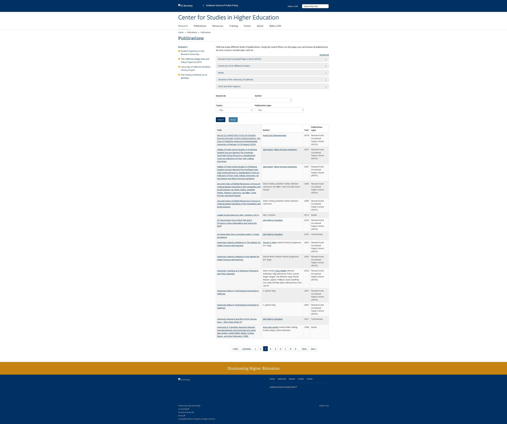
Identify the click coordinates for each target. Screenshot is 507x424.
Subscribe (282, 379)
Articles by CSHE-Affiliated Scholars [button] (234, 65)
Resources (218, 25)
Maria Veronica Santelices (285, 149)
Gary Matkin (281, 270)
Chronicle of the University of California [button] (235, 79)
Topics (219, 105)
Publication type (263, 105)
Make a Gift (275, 25)
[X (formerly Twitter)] (181, 384)
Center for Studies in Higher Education (228, 18)
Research (183, 25)
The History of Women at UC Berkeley (194, 76)
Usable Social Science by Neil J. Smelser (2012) (238, 215)
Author (258, 95)
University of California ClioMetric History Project (196, 68)
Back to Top (324, 405)
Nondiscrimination (186, 412)
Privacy (181, 415)
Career (310, 379)
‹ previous (247, 349)
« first (236, 349)
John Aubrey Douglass (273, 220)
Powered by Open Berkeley (189, 406)
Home (181, 32)
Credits (301, 379)
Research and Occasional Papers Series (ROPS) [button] (239, 59)
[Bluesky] (201, 384)
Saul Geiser (268, 149)
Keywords (221, 95)
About (260, 25)
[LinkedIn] (186, 384)
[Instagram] (196, 384)
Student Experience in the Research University (192, 52)
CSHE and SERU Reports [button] (229, 86)
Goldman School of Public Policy (222, 5)
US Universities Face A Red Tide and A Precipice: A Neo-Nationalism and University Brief (237, 223)
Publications (200, 25)
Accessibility (183, 409)
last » (314, 349)
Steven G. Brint (269, 242)
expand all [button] (324, 54)
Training (233, 25)
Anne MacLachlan (270, 327)
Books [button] (221, 72)
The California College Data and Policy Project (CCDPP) (195, 60)
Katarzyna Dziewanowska (274, 135)
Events (247, 25)
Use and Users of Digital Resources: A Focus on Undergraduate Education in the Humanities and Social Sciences (239, 203)
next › (305, 349)
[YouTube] (191, 384)
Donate (292, 379)
